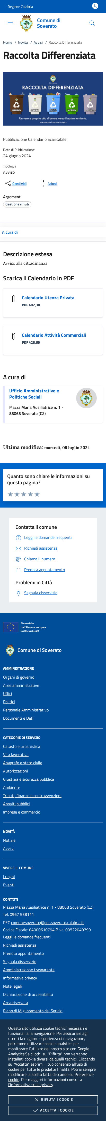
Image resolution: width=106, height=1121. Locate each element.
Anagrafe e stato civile (22, 763)
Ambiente (11, 787)
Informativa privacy (20, 978)
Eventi (8, 885)
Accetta (57, 1110)
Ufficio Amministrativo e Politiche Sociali (34, 393)
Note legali (12, 986)
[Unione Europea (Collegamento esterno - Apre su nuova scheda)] (53, 628)
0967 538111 (22, 914)
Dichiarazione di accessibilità (28, 994)
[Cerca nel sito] (92, 23)
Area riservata (15, 1002)
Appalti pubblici (16, 804)
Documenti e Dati (18, 718)
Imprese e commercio (21, 812)
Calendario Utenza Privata (48, 297)
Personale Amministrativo (26, 710)
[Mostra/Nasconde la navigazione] (10, 22)
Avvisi (38, 42)
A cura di (10, 232)
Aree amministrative (21, 685)
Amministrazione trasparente (29, 970)
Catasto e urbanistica (21, 746)
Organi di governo (18, 677)
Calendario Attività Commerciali (54, 335)
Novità (23, 42)
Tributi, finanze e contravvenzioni (32, 795)
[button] (20, 6)
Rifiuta (57, 1099)
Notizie (9, 840)
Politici (9, 702)
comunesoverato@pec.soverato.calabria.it (47, 922)
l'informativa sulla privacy (30, 1085)
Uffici (7, 693)
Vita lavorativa (16, 754)
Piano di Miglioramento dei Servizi (33, 1011)
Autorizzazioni (15, 771)
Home (7, 42)
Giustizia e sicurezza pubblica (28, 779)
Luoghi (9, 877)
